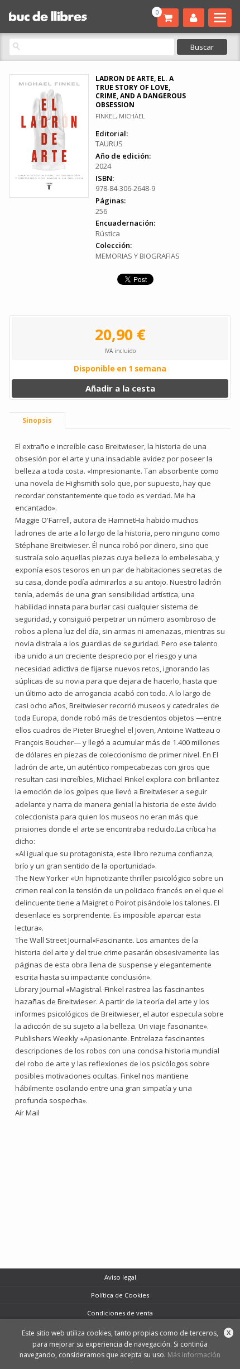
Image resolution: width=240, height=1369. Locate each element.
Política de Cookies (120, 1295)
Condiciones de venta (120, 1313)
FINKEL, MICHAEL (120, 116)
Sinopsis (37, 420)
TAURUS (109, 144)
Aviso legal (120, 1277)
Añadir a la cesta (120, 388)
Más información (193, 1355)
